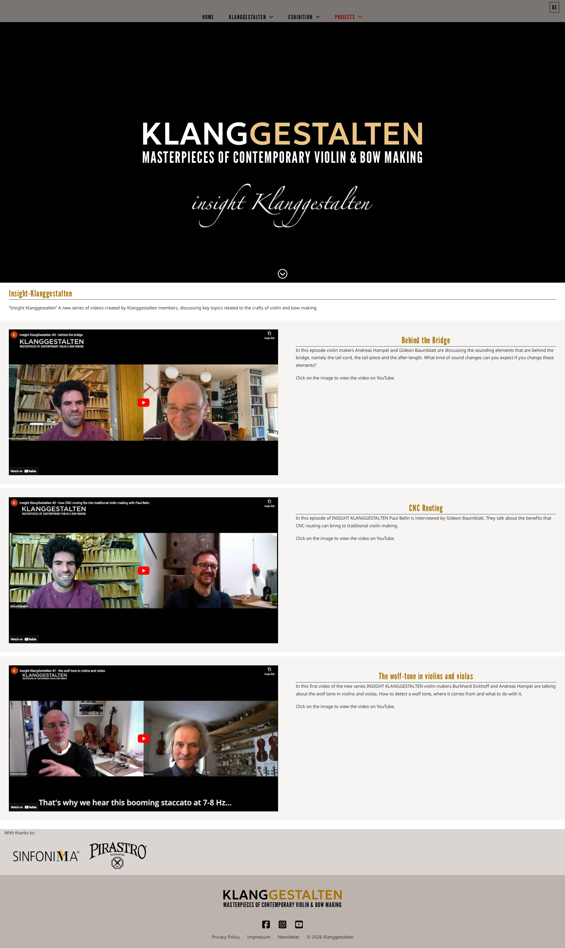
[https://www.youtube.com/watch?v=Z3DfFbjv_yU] (143, 570)
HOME (208, 17)
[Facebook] (266, 927)
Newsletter (289, 937)
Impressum (258, 937)
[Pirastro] (117, 856)
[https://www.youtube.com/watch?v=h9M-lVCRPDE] (143, 738)
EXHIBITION (300, 17)
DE (554, 7)
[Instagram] (282, 927)
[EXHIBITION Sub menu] (318, 17)
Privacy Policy (226, 937)
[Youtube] (299, 927)
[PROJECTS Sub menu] (360, 17)
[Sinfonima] (46, 855)
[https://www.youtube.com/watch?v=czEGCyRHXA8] (143, 402)
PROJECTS (345, 17)
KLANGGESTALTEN (247, 17)
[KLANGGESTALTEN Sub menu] (271, 17)
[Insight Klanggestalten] (283, 274)
